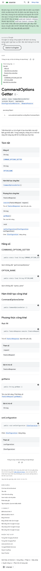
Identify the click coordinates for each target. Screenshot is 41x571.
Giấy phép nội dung (19, 472)
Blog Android (5, 517)
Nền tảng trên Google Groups (10, 524)
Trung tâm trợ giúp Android (10, 538)
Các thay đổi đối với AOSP (19, 28)
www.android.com (7, 544)
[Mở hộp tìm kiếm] (25, 2)
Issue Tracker (5, 553)
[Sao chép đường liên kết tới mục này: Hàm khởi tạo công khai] (29, 294)
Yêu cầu (4, 491)
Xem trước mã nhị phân (9, 497)
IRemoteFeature (27, 103)
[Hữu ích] (30, 59)
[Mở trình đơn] (3, 2)
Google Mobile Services (9, 547)
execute (6, 203)
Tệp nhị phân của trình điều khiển (11, 503)
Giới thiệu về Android (8, 560)
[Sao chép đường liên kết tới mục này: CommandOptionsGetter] (26, 300)
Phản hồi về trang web (21, 563)
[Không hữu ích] (33, 59)
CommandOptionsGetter (12, 185)
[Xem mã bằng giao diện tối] (38, 255)
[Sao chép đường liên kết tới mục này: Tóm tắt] (12, 143)
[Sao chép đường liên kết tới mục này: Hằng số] (12, 244)
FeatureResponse (14, 206)
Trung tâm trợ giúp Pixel (9, 541)
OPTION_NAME (8, 171)
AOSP (3, 55)
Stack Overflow (6, 550)
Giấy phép (35, 560)
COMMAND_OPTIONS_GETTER (13, 159)
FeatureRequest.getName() (12, 396)
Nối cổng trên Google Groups (10, 530)
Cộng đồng (19, 560)
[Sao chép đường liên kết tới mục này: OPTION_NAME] (17, 271)
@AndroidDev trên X (8, 514)
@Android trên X (7, 511)
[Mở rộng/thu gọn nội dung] (14, 64)
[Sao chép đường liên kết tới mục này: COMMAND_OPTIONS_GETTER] (31, 250)
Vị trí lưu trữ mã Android (9, 488)
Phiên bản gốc (6, 500)
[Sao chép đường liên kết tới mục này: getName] (12, 379)
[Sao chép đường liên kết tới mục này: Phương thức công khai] (29, 318)
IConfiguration (22, 229)
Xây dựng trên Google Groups (11, 527)
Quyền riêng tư (7, 563)
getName (6, 216)
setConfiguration (10, 229)
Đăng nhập (35, 2)
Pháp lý (27, 560)
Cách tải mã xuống (7, 494)
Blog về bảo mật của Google (10, 521)
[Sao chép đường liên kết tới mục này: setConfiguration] (18, 418)
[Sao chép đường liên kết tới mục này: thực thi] (10, 323)
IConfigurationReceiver (11, 103)
